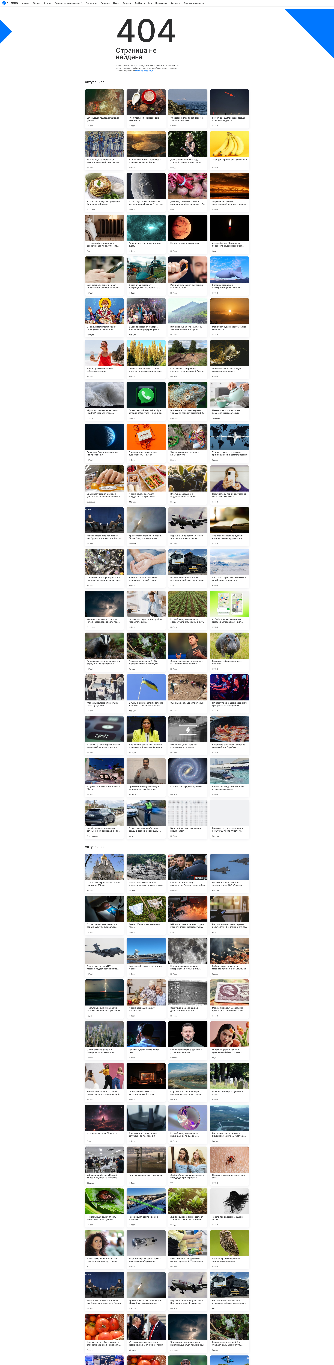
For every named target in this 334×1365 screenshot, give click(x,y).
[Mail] (4, 3)
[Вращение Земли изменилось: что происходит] (104, 443)
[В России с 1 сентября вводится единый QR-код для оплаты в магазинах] (104, 735)
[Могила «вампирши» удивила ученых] (229, 1333)
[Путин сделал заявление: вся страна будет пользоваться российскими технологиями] (104, 1166)
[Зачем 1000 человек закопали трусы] (146, 1166)
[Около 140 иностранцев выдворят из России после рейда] (187, 1124)
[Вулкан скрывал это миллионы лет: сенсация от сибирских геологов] (187, 317)
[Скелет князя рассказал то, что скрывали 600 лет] (104, 1124)
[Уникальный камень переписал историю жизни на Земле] (146, 150)
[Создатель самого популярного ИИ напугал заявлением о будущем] (187, 652)
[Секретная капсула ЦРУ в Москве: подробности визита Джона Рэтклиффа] (104, 1207)
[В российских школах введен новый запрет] (187, 819)
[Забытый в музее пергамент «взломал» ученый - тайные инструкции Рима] (187, 986)
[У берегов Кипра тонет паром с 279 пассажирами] (187, 108)
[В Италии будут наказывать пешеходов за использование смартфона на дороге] (229, 902)
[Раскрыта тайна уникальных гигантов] (229, 652)
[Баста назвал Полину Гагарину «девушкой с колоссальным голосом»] (104, 944)
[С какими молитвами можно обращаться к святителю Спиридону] (104, 317)
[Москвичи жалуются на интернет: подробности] (229, 986)
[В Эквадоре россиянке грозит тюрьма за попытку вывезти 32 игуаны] (187, 401)
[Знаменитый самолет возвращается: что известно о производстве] (146, 276)
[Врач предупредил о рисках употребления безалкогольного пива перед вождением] (104, 485)
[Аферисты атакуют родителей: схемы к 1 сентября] (146, 944)
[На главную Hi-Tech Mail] (12, 3)
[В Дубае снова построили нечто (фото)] (104, 777)
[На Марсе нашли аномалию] (187, 234)
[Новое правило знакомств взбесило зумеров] (104, 359)
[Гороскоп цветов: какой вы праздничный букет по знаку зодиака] (229, 1291)
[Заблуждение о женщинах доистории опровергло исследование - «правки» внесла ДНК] (187, 1249)
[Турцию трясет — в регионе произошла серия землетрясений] (229, 443)
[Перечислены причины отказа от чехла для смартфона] (229, 485)
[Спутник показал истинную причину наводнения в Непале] (187, 1333)
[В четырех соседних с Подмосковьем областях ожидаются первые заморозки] (187, 485)
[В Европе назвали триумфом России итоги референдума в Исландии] (146, 317)
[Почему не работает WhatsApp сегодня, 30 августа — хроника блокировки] (146, 401)
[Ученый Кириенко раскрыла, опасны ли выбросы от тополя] (104, 861)
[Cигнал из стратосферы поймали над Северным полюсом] (229, 568)
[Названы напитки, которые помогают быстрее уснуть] (229, 401)
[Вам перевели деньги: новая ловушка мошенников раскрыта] (104, 276)
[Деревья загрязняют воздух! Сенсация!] (187, 1028)
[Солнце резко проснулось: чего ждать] (146, 234)
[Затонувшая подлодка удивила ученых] (104, 108)
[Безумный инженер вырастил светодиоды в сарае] (146, 902)
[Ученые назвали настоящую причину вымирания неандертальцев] (229, 359)
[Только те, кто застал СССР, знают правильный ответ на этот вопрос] (104, 150)
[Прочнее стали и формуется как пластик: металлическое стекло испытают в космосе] (104, 568)
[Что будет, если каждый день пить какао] (146, 108)
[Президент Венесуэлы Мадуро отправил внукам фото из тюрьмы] (146, 777)
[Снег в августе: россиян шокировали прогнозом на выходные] (104, 1291)
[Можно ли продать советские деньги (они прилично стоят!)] (229, 1249)
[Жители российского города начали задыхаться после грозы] (104, 610)
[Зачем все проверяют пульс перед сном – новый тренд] (146, 568)
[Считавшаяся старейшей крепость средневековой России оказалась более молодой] (187, 359)
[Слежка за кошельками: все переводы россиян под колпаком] (104, 902)
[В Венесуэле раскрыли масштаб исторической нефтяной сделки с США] (146, 735)
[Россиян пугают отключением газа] (146, 1291)
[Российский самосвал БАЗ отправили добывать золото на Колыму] (187, 568)
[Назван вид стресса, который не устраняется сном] (146, 610)
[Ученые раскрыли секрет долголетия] (146, 1249)
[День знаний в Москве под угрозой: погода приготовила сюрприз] (187, 150)
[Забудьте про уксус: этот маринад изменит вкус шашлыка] (229, 1207)
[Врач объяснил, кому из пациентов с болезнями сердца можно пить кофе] (104, 1070)
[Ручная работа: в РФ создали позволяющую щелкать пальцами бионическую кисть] (229, 1028)
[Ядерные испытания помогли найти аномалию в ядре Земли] (146, 986)
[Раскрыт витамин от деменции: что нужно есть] (187, 276)
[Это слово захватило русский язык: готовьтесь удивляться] (229, 526)
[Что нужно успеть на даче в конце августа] (187, 443)
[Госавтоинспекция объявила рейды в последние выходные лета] (146, 819)
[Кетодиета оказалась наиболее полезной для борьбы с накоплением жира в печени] (229, 735)
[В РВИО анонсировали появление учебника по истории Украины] (146, 694)
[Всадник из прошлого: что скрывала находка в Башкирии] (146, 861)
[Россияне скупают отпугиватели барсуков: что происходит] (104, 652)
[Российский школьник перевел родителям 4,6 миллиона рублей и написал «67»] (229, 1166)
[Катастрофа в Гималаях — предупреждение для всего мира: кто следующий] (146, 1124)
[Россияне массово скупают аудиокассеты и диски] (146, 443)
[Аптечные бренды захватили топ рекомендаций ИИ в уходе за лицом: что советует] (146, 1070)
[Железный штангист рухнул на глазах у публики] (104, 694)
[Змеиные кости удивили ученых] (187, 694)
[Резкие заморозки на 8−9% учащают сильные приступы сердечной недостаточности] (146, 652)
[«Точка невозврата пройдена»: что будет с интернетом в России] (104, 526)
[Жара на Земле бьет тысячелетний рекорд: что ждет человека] (229, 192)
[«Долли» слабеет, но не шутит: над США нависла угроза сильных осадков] (104, 401)
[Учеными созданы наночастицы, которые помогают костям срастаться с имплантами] (104, 986)
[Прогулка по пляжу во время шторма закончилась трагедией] (104, 1249)
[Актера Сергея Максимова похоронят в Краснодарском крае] (229, 234)
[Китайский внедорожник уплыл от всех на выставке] (229, 777)
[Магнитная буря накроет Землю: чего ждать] (229, 317)
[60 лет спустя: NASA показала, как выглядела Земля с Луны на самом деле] (146, 192)
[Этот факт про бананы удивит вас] (229, 150)
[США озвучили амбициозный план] (229, 1070)
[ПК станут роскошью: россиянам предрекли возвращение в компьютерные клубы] (229, 694)
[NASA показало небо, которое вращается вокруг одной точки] (104, 1028)
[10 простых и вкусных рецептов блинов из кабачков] (104, 192)
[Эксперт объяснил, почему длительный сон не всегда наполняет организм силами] (187, 1070)
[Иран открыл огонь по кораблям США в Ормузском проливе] (146, 526)
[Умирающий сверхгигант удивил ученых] (146, 1207)
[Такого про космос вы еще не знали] (146, 1028)
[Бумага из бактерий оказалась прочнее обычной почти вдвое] (187, 902)
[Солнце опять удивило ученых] (187, 777)
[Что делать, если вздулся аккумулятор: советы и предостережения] (187, 735)
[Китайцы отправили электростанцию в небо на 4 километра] (229, 276)
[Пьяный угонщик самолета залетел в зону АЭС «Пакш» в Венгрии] (229, 1124)
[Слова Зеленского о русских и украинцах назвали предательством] (187, 1291)
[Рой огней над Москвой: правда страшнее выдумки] (229, 108)
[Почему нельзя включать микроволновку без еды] (146, 1333)
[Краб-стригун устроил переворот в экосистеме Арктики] (229, 944)
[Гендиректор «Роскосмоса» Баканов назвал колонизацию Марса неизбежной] (187, 861)
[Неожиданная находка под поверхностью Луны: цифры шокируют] (187, 1207)
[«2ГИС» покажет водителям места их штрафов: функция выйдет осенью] (229, 610)
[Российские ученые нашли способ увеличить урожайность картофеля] (187, 610)
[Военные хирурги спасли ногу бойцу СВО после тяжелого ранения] (229, 819)
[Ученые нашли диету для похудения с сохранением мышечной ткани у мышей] (146, 485)
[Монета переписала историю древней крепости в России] (229, 861)
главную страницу (144, 70)
